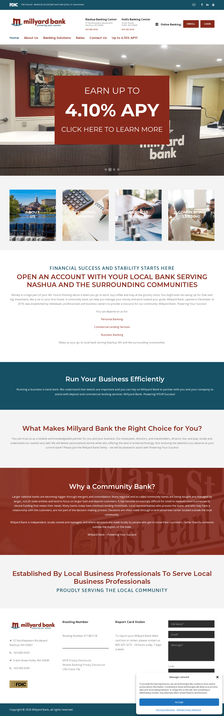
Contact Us (98, 38)
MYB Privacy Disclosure (76, 660)
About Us (31, 38)
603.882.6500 (91, 29)
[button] (217, 677)
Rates (80, 38)
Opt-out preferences (165, 709)
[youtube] (213, 4)
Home (14, 38)
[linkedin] (207, 4)
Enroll (191, 23)
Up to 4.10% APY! (124, 38)
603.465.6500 (128, 29)
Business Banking (112, 335)
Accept (179, 702)
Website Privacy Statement (189, 709)
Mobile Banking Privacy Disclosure (83, 665)
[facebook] (202, 4)
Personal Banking (112, 319)
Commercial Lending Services (112, 327)
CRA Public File (71, 669)
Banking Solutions (57, 38)
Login (207, 23)
